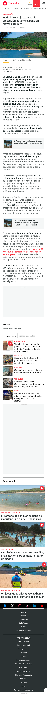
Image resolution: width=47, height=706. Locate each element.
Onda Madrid (26, 9)
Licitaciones (23, 667)
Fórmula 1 (18, 355)
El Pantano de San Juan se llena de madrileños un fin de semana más (8, 144)
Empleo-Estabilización (23, 664)
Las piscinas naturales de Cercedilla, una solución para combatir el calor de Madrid (8, 223)
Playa (11, 328)
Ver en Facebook (5, 606)
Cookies (23, 686)
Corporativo (23, 638)
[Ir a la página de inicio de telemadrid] (11, 3)
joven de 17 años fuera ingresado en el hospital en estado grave (23, 252)
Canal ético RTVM (23, 671)
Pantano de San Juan (10, 513)
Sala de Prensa (23, 641)
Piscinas (17, 328)
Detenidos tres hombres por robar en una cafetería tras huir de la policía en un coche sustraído (8, 395)
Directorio (23, 653)
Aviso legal (23, 682)
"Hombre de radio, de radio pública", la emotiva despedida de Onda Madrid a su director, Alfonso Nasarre (8, 345)
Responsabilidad (23, 645)
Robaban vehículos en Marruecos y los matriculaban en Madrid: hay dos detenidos (8, 383)
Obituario (18, 367)
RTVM (23, 612)
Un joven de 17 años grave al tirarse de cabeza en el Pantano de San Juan (23, 575)
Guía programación (24, 630)
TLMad (15, 9)
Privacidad (23, 679)
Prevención (8, 14)
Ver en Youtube (42, 606)
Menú (43, 3)
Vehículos (18, 379)
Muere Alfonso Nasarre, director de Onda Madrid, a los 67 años (8, 371)
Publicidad (23, 656)
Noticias (6, 9)
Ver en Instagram (20, 606)
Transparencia (23, 649)
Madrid (5, 328)
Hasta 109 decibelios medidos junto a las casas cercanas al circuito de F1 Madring (8, 360)
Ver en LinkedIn (34, 606)
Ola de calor (7, 549)
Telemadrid (23, 619)
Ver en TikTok (27, 606)
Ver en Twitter (12, 606)
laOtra (23, 627)
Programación (40, 9)
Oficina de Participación (23, 675)
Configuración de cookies (23, 690)
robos (17, 391)
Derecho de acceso (23, 660)
